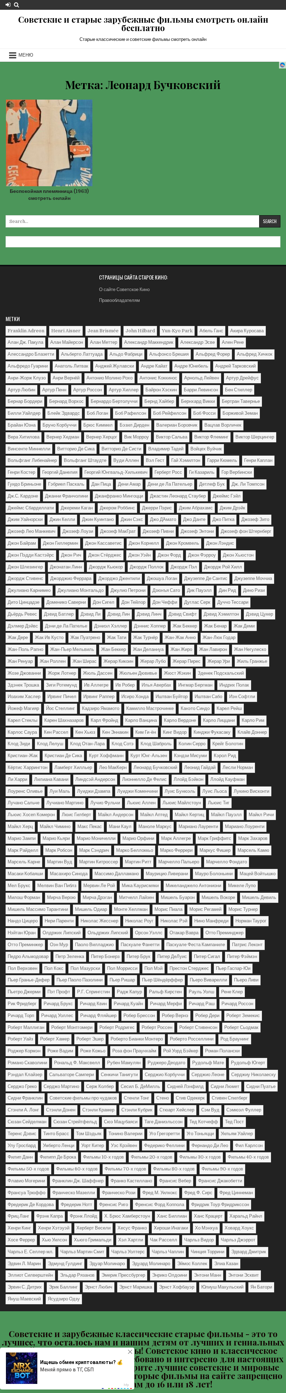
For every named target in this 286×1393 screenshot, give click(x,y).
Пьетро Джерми (24, 991)
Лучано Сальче (23, 802)
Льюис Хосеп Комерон (31, 814)
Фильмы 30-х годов (200, 1157)
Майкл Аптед (154, 814)
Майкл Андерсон (115, 814)
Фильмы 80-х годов (174, 1168)
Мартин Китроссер (98, 861)
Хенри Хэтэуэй (53, 1228)
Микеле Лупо (242, 885)
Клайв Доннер (252, 732)
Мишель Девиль (259, 897)
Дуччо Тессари (232, 602)
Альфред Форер (213, 354)
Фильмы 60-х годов (77, 1168)
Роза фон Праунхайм (134, 1050)
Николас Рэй (173, 920)
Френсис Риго (113, 1204)
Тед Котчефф (203, 1121)
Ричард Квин (93, 1003)
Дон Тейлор (133, 602)
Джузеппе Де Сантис (205, 578)
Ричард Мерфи (166, 1003)
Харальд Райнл (245, 1216)
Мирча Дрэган (97, 897)
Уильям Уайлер (237, 1133)
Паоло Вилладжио (94, 944)
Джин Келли (62, 519)
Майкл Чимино (55, 826)
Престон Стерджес (189, 968)
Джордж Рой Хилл (223, 566)
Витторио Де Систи (121, 448)
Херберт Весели (93, 1228)
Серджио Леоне (207, 1074)
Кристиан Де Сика (63, 755)
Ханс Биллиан (172, 1216)
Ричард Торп (21, 1015)
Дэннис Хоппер (150, 626)
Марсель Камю (253, 850)
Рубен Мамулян (124, 1062)
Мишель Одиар (91, 909)
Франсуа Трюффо (26, 1192)
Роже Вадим (60, 1050)
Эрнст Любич (98, 1287)
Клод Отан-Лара (87, 743)
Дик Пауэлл (199, 590)
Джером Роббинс (117, 507)
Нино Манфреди (211, 920)
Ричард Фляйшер (98, 1015)
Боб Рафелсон (130, 413)
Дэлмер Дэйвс (23, 626)
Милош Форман (24, 897)
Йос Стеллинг (60, 708)
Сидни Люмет (225, 1086)
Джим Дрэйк (232, 507)
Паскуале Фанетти (140, 944)
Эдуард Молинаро (151, 1263)
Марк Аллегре (176, 838)
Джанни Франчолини (66, 496)
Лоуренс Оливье (25, 791)
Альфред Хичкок (254, 354)
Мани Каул (120, 826)
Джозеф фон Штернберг (246, 531)
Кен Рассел (56, 732)
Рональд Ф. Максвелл (77, 1062)
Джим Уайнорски (25, 519)
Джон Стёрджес (104, 555)
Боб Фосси (204, 413)
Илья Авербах (156, 685)
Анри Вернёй (66, 377)
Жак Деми (244, 626)
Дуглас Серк (197, 602)
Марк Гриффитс (214, 838)
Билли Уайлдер (24, 413)
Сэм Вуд (210, 1109)
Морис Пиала (168, 909)
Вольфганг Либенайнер (32, 460)
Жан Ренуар (20, 661)
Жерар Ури (219, 661)
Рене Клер (232, 991)
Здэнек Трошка (23, 685)
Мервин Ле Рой (99, 885)
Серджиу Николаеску (253, 1074)
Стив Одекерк (190, 1098)
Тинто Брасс (56, 1133)
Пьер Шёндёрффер (162, 979)
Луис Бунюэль (180, 791)
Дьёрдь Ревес (22, 614)
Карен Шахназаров (64, 720)
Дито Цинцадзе (23, 602)
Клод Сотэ (123, 743)
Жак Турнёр (145, 637)
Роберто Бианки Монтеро (137, 1039)
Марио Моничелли (96, 838)
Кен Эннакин (115, 732)
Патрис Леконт (247, 944)
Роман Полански (222, 1050)
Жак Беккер (185, 626)
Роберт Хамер (54, 1039)
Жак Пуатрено (85, 637)
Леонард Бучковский (155, 767)
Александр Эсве (197, 342)
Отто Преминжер (25, 944)
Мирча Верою (61, 897)
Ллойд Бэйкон (188, 779)
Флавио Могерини (26, 1180)
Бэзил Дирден (134, 425)
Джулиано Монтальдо (81, 590)
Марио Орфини (138, 838)
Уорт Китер (92, 1145)
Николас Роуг (139, 920)
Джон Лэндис (220, 543)
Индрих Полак (234, 685)
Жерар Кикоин (118, 661)
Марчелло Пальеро (178, 861)
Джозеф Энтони (197, 531)
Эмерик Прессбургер (123, 1275)
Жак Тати (116, 637)
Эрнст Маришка (135, 1287)
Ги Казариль (201, 472)
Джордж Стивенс (25, 578)
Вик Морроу (136, 437)
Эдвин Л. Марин (24, 1263)
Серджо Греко (22, 1086)
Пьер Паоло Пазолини (80, 979)
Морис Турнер (243, 909)
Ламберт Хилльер (73, 767)
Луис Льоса (214, 791)
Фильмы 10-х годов (103, 1157)
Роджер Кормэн (24, 1050)
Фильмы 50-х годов (28, 1168)
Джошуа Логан (162, 578)
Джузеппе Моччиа (253, 578)
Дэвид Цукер (259, 614)
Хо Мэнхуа (206, 1228)
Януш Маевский (24, 1298)
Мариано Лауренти (198, 826)
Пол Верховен (22, 968)
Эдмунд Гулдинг (65, 1263)
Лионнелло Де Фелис (144, 779)
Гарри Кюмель (222, 460)
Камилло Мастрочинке (150, 708)
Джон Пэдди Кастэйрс (31, 555)
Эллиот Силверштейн (30, 1275)
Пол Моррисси (122, 968)
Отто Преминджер (224, 932)
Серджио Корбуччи (165, 1074)
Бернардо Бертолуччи (114, 401)
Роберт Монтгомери (71, 1027)
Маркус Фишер (215, 850)
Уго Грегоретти (164, 1133)
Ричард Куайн (128, 1003)
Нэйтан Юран (22, 932)
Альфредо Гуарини (28, 366)
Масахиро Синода (69, 873)
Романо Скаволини (27, 1062)
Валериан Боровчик (176, 425)
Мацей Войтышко (258, 873)
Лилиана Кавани (51, 779)
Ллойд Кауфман (227, 779)
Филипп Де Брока (58, 1157)
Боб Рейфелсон (169, 413)
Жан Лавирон (213, 649)
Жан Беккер (113, 649)
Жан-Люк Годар (219, 637)
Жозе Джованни (24, 673)
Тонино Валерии (125, 1133)
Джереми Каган (77, 507)
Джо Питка (223, 519)
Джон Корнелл (144, 543)
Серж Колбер (100, 1086)
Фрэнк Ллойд (83, 1216)
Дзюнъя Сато (166, 590)
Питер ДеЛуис (172, 956)
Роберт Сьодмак (241, 1027)
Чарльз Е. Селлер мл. (30, 1251)
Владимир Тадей (165, 448)
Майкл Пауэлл (226, 814)
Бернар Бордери (25, 401)
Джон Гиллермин (60, 543)
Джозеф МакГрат (118, 531)
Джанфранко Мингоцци (119, 496)
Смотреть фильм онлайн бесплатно (54, 141)
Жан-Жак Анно (180, 637)
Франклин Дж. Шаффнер (78, 1180)
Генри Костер (21, 472)
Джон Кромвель (182, 543)
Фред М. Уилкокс (159, 1192)
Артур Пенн (54, 389)
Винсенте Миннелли (29, 448)
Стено (162, 1098)
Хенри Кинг (19, 1228)
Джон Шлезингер (25, 566)
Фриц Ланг (18, 1216)
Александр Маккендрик (148, 342)
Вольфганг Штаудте (85, 460)
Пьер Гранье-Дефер (29, 979)
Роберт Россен (157, 1027)
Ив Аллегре (96, 685)
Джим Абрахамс (196, 507)
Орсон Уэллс (149, 932)
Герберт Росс (168, 472)
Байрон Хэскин (161, 389)
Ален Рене (233, 342)
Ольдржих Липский (108, 932)
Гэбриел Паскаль (66, 484)
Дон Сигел (103, 602)
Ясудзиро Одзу (64, 1298)
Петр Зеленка (69, 956)
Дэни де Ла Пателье (66, 626)
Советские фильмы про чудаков (83, 1098)
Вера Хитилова (23, 437)
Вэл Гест (155, 460)
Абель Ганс (211, 330)
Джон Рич (71, 555)
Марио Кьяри (56, 838)
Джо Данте (194, 519)
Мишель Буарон (178, 897)
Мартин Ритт (138, 861)
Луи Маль (60, 791)
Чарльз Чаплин (168, 1251)
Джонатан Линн (66, 566)
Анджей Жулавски (114, 366)
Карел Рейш (229, 708)
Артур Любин (21, 389)
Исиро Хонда (135, 696)
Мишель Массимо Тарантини (38, 909)
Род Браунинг (234, 1039)
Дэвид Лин (118, 614)
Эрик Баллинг (63, 1287)
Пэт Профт (58, 991)
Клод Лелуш (50, 743)
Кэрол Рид (225, 755)
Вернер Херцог (101, 437)
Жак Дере (18, 637)
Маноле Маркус (155, 826)
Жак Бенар (215, 626)
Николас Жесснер (99, 920)
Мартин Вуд (59, 861)
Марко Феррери (176, 850)
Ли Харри (17, 779)
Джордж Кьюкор (106, 566)
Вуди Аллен (126, 460)
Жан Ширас (85, 661)
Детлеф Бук (212, 484)
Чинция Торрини (207, 1251)
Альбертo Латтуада (82, 354)
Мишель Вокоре (218, 897)
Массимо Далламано (117, 873)
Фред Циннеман (236, 1192)
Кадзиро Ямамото (100, 708)
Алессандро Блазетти (31, 354)
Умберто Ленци (58, 1145)
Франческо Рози (118, 1192)
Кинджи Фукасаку (212, 732)
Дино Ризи (254, 590)
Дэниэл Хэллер (110, 626)
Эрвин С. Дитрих (25, 1287)
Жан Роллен (53, 661)
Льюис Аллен (141, 802)
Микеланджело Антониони (193, 885)
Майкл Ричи (261, 814)
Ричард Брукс (58, 1003)
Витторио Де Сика (76, 448)
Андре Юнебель (191, 366)
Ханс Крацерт (208, 1216)
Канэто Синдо (195, 708)
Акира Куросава (247, 330)
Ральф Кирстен (165, 991)
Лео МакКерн (113, 767)
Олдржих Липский (62, 932)
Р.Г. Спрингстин (93, 991)
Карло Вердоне (180, 720)
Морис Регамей (205, 909)
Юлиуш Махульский (222, 1287)
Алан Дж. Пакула (25, 342)
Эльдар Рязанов (77, 1275)
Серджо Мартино (61, 1086)
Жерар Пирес (187, 661)
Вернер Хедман (62, 437)
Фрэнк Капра (49, 1216)
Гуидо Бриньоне (24, 484)
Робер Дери (207, 1015)
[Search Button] (16, 5)
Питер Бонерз (105, 956)
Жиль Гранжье (252, 661)
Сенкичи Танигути (119, 1074)
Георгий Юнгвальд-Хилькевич (116, 472)
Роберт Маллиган (26, 1027)
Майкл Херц (20, 826)
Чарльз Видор (199, 1239)
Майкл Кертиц (189, 814)
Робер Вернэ (175, 1015)
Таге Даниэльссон (163, 1121)
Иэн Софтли (242, 696)
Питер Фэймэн (242, 956)
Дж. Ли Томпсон (248, 484)
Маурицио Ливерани (167, 873)
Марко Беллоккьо (134, 850)
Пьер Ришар (122, 979)
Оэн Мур (59, 944)
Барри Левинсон (201, 389)
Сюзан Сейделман (27, 1121)
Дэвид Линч (149, 614)
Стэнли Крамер (98, 1109)
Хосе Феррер (21, 1239)
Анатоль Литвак (71, 366)
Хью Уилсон (54, 1239)
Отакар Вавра (184, 932)
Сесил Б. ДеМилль (140, 1086)
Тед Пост (234, 1121)
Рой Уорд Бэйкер (180, 1050)
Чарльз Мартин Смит (82, 1251)
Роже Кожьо (92, 1050)
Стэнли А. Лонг (23, 1109)
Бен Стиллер (238, 389)
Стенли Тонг (136, 1098)
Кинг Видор (175, 732)
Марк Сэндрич (94, 850)
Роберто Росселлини (191, 1039)
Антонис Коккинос (158, 377)
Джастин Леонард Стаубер (178, 496)
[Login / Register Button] (8, 5)
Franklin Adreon (26, 330)
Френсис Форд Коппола (159, 1204)
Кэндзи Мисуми (190, 755)
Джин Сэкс (132, 519)
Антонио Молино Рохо (109, 377)
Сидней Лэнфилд (185, 1086)
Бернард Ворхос (66, 401)
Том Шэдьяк (88, 1133)
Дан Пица (101, 484)
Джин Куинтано (98, 519)
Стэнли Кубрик (136, 1109)
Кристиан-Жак (23, 755)
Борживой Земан (240, 413)
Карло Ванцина (141, 720)
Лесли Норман (238, 767)
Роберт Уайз (20, 1039)
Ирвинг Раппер (98, 696)
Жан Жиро (181, 649)
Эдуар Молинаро (107, 1263)
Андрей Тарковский (235, 366)
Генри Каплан (258, 460)
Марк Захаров (253, 838)
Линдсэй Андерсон (95, 779)
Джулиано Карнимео (29, 590)
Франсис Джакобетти (220, 1180)
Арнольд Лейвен (201, 377)
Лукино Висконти (251, 791)
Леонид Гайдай (200, 767)
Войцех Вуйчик (206, 448)
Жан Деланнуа (148, 649)
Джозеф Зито (255, 519)
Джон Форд (169, 555)
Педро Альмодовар (28, 956)
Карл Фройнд (104, 720)
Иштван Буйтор (172, 696)
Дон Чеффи (164, 602)
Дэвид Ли (90, 614)
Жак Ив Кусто (49, 637)
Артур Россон (87, 389)
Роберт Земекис (243, 1015)
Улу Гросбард (22, 1145)
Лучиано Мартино (64, 802)
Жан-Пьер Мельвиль (72, 649)
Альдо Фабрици (126, 354)
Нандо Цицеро (23, 920)
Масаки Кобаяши (25, 873)
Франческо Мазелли (73, 1192)
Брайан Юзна (22, 425)
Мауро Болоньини (214, 873)
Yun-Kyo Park (177, 330)
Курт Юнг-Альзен (148, 755)
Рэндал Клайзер (25, 1074)
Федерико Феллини (164, 1145)
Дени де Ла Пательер (170, 484)
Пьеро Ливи (246, 979)
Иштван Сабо (208, 696)
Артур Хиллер (123, 389)
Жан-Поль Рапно (25, 649)
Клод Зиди (19, 743)
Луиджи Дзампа (93, 791)
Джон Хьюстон (238, 555)
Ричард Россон (237, 1003)
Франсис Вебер (175, 1180)
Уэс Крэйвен (124, 1145)
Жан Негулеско (250, 649)
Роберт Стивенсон (198, 1027)
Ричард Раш (201, 1003)
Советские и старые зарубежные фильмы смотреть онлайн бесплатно (143, 23)
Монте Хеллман (131, 909)
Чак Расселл (163, 1239)
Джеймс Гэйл (227, 496)
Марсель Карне (24, 861)
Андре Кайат (154, 366)
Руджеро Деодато (166, 1062)
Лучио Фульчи (105, 802)
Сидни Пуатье (261, 1086)
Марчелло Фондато (226, 861)
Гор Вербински (236, 472)
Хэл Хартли (130, 1239)
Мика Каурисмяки (140, 885)
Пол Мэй (153, 968)
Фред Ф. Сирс (198, 1192)
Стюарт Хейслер (176, 1109)
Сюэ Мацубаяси (120, 1121)
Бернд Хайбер (159, 401)
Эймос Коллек (192, 1263)
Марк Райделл (23, 850)
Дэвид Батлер (59, 614)
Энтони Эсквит (243, 1275)
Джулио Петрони (128, 590)
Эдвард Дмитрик (248, 1251)
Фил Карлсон (249, 1145)
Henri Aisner (66, 330)
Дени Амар (129, 484)
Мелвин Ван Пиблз (56, 885)
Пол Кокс (53, 968)
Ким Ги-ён (145, 732)
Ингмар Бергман (195, 685)
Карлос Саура (22, 732)
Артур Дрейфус (242, 377)
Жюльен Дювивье (138, 673)
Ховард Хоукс (239, 1228)
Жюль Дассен (97, 673)
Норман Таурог (250, 920)
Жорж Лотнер (62, 673)
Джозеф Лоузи (77, 531)
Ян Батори (261, 1287)
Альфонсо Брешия (169, 354)
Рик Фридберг (22, 1003)
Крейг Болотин (227, 743)
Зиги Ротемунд (61, 685)
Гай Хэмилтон (185, 460)
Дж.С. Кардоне (23, 496)
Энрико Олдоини (169, 1275)
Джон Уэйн (139, 555)
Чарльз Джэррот (238, 1239)
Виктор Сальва (171, 437)
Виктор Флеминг (211, 437)
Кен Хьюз (85, 732)
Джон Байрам (22, 543)
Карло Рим (253, 720)
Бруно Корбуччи (59, 425)
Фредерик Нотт (76, 1204)
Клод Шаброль (156, 743)
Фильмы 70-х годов (125, 1168)
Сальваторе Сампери (71, 1074)
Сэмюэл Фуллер (243, 1109)
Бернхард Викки (198, 401)
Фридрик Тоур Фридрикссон (220, 1204)
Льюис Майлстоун (182, 802)
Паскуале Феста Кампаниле (195, 944)
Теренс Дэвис (22, 1133)
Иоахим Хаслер (24, 696)
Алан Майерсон (66, 342)
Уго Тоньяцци (200, 1133)
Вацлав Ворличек (222, 425)
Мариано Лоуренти (244, 826)
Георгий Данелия (59, 472)
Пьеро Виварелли (208, 979)
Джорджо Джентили (119, 578)
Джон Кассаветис (103, 543)
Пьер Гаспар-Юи (233, 968)
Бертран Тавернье (241, 401)
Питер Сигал (207, 956)
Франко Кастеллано (131, 1180)
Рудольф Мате (208, 1062)
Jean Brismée (103, 330)
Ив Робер (125, 685)
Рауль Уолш (201, 991)
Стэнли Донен (60, 1109)
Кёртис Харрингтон (27, 767)
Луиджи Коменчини (137, 791)
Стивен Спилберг (230, 1098)
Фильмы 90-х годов (222, 1168)
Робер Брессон (139, 1015)
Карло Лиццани (219, 720)
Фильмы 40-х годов (248, 1157)
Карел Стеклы (22, 720)
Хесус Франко (132, 1228)
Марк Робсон (58, 850)
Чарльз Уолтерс (128, 1251)
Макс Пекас (89, 826)
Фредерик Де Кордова (31, 1204)
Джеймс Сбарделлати (31, 507)
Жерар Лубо (153, 661)
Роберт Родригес (117, 1027)
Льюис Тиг (218, 802)
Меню (25, 55)
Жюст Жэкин (177, 673)
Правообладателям (119, 300)
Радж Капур (129, 991)
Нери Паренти (59, 920)
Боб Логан (97, 413)
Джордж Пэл (184, 566)
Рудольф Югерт (248, 1062)
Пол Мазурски (85, 968)
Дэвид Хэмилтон (221, 614)
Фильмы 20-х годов (151, 1157)
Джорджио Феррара (70, 578)
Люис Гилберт (76, 814)
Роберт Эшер (90, 1039)
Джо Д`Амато (163, 519)
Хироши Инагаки (171, 1228)
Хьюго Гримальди (92, 1239)
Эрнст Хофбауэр (176, 1287)
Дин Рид (227, 590)
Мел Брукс (19, 885)
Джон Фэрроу (202, 555)
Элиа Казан (226, 1263)
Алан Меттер (103, 342)
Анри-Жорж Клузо (27, 377)
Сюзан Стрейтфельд (75, 1121)
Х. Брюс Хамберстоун (127, 1216)
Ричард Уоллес (57, 1015)
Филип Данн (20, 1157)
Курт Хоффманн (106, 755)
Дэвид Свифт (182, 614)
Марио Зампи (22, 838)
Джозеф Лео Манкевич (31, 531)
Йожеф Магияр (23, 708)
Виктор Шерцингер (254, 437)
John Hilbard (140, 330)
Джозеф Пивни (158, 531)
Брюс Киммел (98, 425)
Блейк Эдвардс (63, 413)
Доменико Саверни (66, 602)
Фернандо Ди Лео (209, 1145)
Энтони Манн (207, 1275)
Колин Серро (192, 743)
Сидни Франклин (25, 1098)
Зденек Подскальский (221, 673)
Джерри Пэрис (157, 507)
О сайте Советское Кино (124, 289)
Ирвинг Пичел (61, 696)
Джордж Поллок (147, 566)
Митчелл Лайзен (136, 897)
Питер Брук (138, 956)
